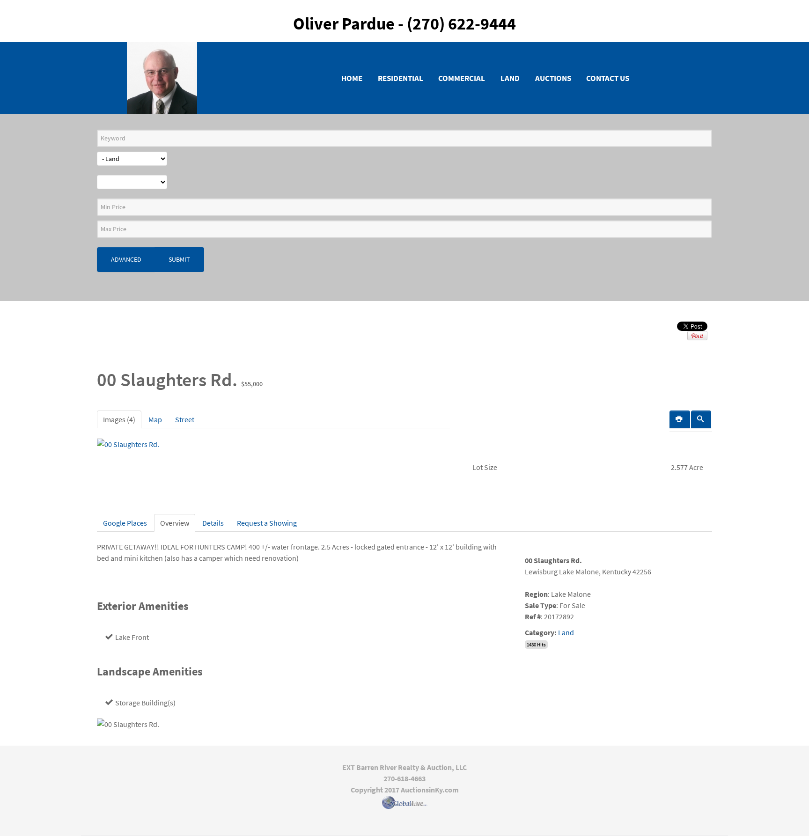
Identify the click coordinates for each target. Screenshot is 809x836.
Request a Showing (267, 523)
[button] (701, 419)
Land (566, 632)
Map (155, 419)
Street (184, 419)
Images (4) (119, 419)
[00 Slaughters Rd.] (128, 443)
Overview (174, 523)
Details (213, 523)
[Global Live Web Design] (404, 802)
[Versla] (162, 76)
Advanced (126, 259)
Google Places (125, 523)
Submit (179, 259)
